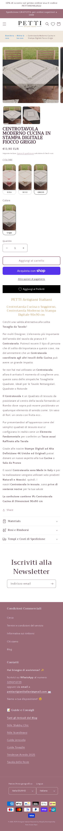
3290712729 (14, 682)
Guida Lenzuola (16, 740)
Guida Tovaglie (16, 747)
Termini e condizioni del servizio (25, 625)
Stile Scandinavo (17, 732)
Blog (9, 649)
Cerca (10, 617)
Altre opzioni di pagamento (31, 279)
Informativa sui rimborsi (20, 633)
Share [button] (10, 510)
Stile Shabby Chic (18, 725)
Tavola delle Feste (18, 762)
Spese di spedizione (25, 153)
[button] (4, 24)
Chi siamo (12, 641)
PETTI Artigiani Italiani (22, 822)
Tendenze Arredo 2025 (21, 754)
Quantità (7, 241)
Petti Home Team (31, 825)
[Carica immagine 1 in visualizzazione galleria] (12, 115)
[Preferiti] (53, 24)
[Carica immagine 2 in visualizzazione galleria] (31, 115)
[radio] (9, 179)
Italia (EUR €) (19, 790)
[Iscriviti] (52, 584)
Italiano (43, 790)
